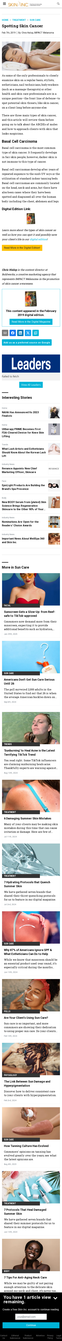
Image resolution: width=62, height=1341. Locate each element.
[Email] (5, 333)
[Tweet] (28, 333)
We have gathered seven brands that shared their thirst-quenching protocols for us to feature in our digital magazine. (30, 895)
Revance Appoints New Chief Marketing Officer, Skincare (19, 470)
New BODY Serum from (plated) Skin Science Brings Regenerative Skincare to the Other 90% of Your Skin (24, 506)
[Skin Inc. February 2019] (31, 299)
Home (5, 20)
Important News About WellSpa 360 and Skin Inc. (23, 540)
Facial (7, 605)
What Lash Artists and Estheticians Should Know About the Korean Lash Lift (24, 452)
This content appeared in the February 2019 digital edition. (31, 313)
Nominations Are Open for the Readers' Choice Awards (20, 523)
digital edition (38, 239)
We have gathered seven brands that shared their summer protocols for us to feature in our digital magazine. (29, 1223)
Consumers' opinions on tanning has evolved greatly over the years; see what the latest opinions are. (30, 1155)
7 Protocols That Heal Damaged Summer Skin (25, 1211)
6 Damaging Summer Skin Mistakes (27, 818)
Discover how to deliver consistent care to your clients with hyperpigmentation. (30, 1093)
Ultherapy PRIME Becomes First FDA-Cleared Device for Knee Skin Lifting (23, 433)
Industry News (8, 464)
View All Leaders (31, 385)
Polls (7, 1011)
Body (4, 498)
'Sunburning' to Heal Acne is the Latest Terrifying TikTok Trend (29, 752)
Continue (31, 1325)
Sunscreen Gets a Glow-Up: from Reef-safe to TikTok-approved (29, 613)
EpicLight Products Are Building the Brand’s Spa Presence (23, 487)
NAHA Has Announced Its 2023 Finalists (20, 414)
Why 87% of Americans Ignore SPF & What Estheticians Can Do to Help (28, 952)
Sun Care (35, 20)
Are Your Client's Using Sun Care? (26, 1017)
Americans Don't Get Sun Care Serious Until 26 (29, 681)
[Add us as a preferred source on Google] (35, 333)
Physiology (10, 1075)
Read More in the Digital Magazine (31, 321)
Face (4, 481)
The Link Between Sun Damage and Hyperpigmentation (27, 1083)
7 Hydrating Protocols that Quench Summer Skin (27, 884)
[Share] (13, 333)
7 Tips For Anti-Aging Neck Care (25, 1277)
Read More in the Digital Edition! (22, 247)
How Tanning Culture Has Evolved (26, 1146)
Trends (5, 445)
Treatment (19, 20)
